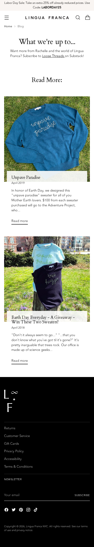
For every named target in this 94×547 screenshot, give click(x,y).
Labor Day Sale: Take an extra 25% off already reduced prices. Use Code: (47, 5)
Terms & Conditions (18, 466)
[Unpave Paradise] (47, 139)
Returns (9, 428)
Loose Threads (53, 56)
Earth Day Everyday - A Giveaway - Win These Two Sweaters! (43, 320)
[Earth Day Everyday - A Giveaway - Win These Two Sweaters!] (47, 279)
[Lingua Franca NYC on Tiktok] (36, 510)
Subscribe (82, 495)
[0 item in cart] (87, 17)
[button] (77, 17)
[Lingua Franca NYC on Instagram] (28, 510)
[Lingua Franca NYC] (47, 17)
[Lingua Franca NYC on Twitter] (14, 510)
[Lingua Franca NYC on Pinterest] (21, 510)
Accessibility (13, 459)
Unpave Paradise (25, 177)
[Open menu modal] (6, 17)
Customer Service (17, 436)
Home (8, 26)
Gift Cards (11, 443)
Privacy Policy (14, 451)
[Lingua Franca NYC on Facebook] (7, 510)
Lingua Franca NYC (37, 526)
